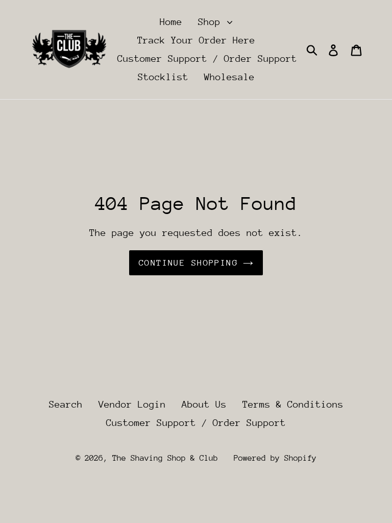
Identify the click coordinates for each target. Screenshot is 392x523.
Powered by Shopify (275, 458)
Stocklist (163, 77)
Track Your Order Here (196, 40)
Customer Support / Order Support (207, 58)
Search (66, 404)
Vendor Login (132, 404)
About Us (204, 404)
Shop (212, 21)
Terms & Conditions (293, 404)
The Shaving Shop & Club (165, 458)
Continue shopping (188, 263)
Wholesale (229, 77)
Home (171, 21)
